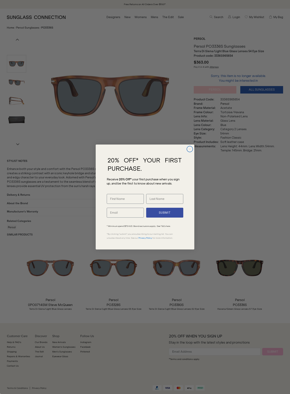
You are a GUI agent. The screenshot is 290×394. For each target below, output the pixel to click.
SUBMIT (165, 212)
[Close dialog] (190, 149)
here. (168, 226)
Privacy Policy (145, 238)
